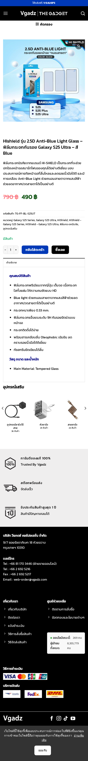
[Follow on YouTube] (73, 718)
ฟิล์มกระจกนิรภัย (69, 224)
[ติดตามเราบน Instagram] (58, 718)
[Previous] (3, 416)
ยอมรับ (42, 750)
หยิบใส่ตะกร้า (35, 249)
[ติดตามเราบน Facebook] (51, 718)
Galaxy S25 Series (24, 220)
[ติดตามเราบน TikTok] (65, 718)
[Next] (85, 416)
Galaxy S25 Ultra (46, 220)
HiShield (62, 220)
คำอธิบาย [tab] (11, 262)
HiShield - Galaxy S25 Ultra (42, 224)
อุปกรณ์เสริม (10, 229)
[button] (5, 13)
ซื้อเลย (60, 249)
